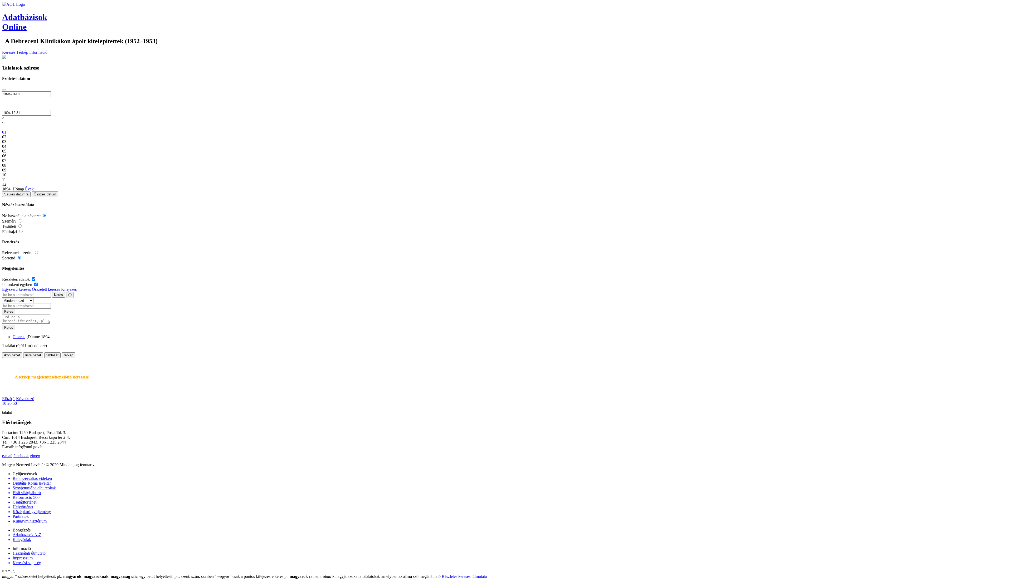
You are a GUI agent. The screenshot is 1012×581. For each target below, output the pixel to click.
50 (15, 403)
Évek (29, 189)
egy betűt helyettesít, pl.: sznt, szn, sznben (173, 576)
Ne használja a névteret (22, 216)
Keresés (8, 52)
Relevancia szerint (17, 252)
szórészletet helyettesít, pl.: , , (66, 576)
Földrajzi (10, 231)
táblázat (52, 355)
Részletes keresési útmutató (464, 576)
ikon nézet (12, 355)
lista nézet (33, 355)
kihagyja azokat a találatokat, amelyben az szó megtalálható (382, 576)
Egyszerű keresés (16, 289)
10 (4, 403)
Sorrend (9, 258)
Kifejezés (69, 289)
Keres (58, 295)
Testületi (9, 226)
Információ (38, 52)
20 (9, 403)
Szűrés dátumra (16, 194)
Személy (9, 221)
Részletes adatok (16, 279)
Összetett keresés (46, 289)
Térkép (22, 52)
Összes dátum (45, 194)
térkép (68, 355)
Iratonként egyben (17, 284)
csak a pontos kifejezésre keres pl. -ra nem (268, 576)
